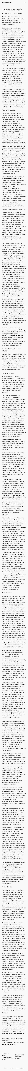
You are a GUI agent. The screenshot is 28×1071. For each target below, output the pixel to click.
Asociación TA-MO (7, 2)
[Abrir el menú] (25, 2)
